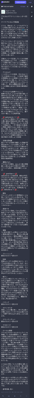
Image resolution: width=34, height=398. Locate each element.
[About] (32, 12)
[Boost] (9, 396)
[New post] (32, 16)
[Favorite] (15, 396)
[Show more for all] (27, 7)
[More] (26, 396)
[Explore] (32, 7)
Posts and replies (8, 6)
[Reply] (3, 396)
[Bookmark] (21, 396)
